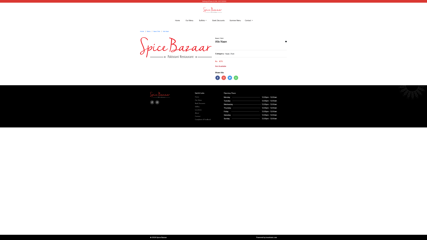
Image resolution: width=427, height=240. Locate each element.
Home (177, 20)
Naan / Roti (156, 31)
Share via (219, 73)
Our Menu (189, 20)
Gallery (197, 107)
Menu (148, 31)
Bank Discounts (218, 20)
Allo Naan (166, 31)
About (197, 113)
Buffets (202, 20)
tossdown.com (271, 237)
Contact (248, 20)
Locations (198, 110)
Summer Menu (235, 20)
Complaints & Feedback (203, 119)
